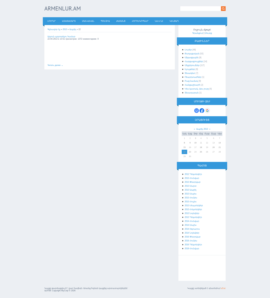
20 (213, 147)
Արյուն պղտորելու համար (61, 36)
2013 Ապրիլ (190, 190)
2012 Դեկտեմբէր (193, 174)
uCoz (223, 288)
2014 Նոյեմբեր (192, 233)
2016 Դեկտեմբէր (193, 244)
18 (201, 147)
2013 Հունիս (191, 197)
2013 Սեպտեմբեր (194, 205)
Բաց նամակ (191, 81)
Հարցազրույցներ (194, 61)
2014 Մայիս (190, 225)
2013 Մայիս (190, 194)
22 (184, 152)
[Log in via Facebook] (202, 110)
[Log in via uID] (196, 110)
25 (201, 152)
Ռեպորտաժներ (193, 77)
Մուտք (208, 33)
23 (190, 152)
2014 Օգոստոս (192, 229)
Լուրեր (188, 49)
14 (220, 143)
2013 (65, 29)
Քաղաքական (192, 53)
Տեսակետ (190, 73)
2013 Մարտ (191, 186)
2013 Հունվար (192, 178)
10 (195, 143)
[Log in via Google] (207, 110)
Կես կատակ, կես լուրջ (197, 89)
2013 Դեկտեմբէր (193, 217)
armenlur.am (62, 8)
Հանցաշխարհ (192, 85)
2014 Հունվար (192, 221)
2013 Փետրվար (192, 182)
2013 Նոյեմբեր (192, 213)
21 (220, 147)
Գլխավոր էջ (54, 29)
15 (184, 147)
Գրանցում (197, 33)
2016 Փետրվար (192, 237)
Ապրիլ (72, 29)
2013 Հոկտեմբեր (193, 209)
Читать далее (55, 65)
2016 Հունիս (191, 240)
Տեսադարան (192, 93)
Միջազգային (191, 57)
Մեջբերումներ (192, 65)
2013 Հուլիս (190, 201)
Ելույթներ (190, 69)
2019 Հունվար (192, 248)
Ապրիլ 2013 (202, 129)
